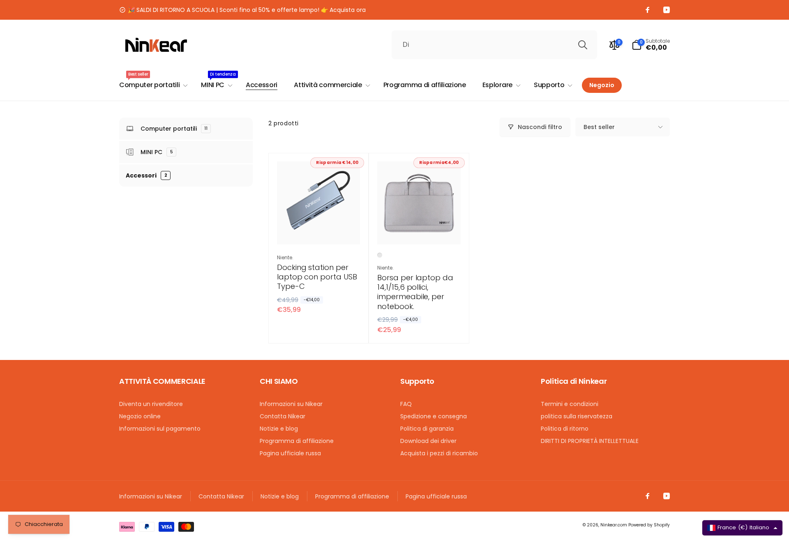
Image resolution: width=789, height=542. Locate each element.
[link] (242, 9)
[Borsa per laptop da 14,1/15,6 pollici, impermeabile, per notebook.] (419, 229)
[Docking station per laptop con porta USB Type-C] (319, 229)
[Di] (582, 45)
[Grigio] (379, 255)
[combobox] (494, 44)
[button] (651, 45)
